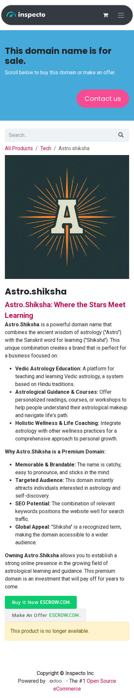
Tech (45, 148)
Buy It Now (25, 602)
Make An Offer (29, 615)
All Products (19, 148)
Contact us (103, 98)
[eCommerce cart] (105, 14)
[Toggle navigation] (120, 15)
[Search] (121, 135)
